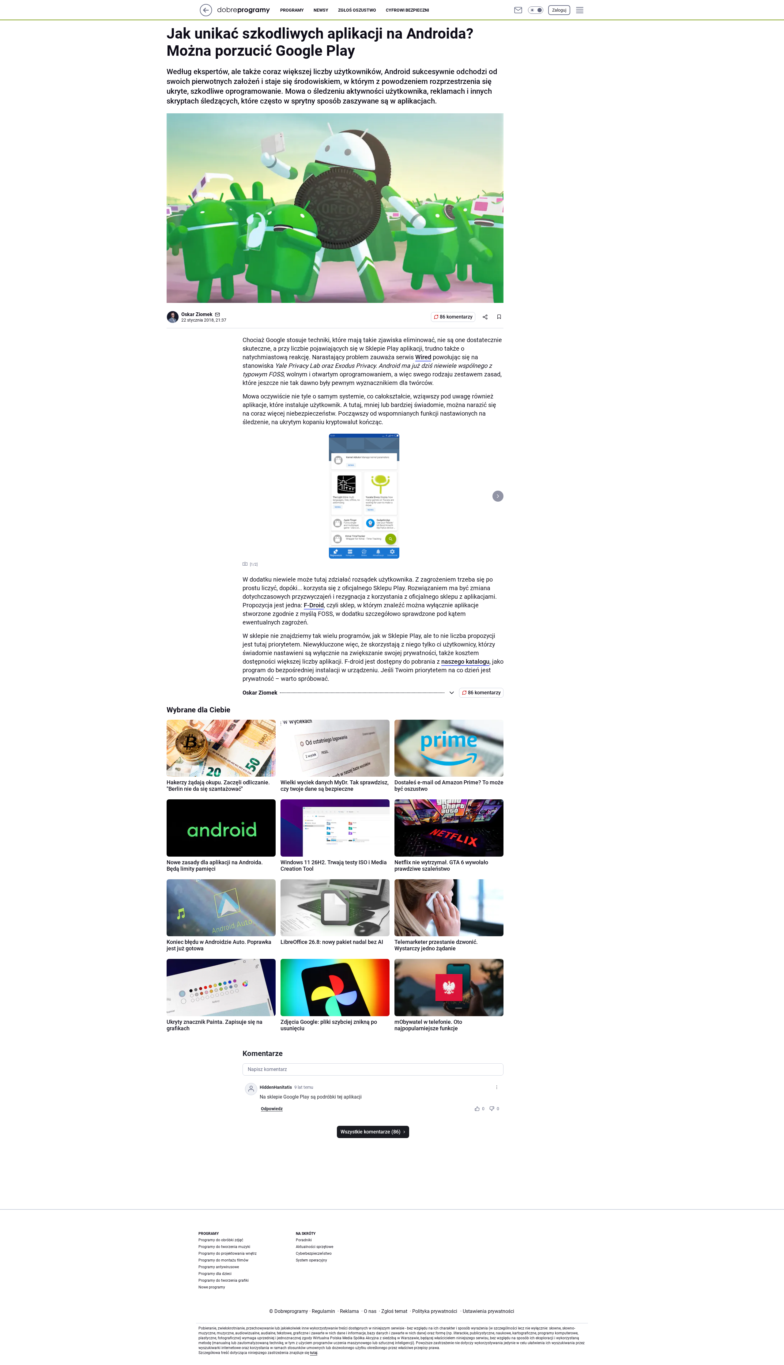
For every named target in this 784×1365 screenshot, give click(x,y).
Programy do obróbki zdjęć (220, 1240)
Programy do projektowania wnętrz (227, 1253)
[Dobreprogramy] (248, 10)
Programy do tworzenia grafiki (223, 1280)
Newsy (321, 10)
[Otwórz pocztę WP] (518, 10)
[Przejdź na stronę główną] (206, 14)
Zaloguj (559, 10)
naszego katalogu (465, 661)
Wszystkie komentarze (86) (371, 1132)
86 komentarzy (456, 317)
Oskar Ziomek (197, 314)
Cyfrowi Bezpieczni (407, 10)
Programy (292, 10)
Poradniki (304, 1240)
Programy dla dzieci (215, 1274)
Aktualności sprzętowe (314, 1247)
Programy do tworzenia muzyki (224, 1247)
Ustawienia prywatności (487, 1311)
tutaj (313, 1353)
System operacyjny (311, 1260)
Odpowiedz (272, 1108)
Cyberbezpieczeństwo (314, 1253)
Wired (423, 357)
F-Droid (314, 605)
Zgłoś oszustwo (357, 10)
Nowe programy (211, 1287)
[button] (535, 10)
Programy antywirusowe (218, 1267)
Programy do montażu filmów (223, 1260)
